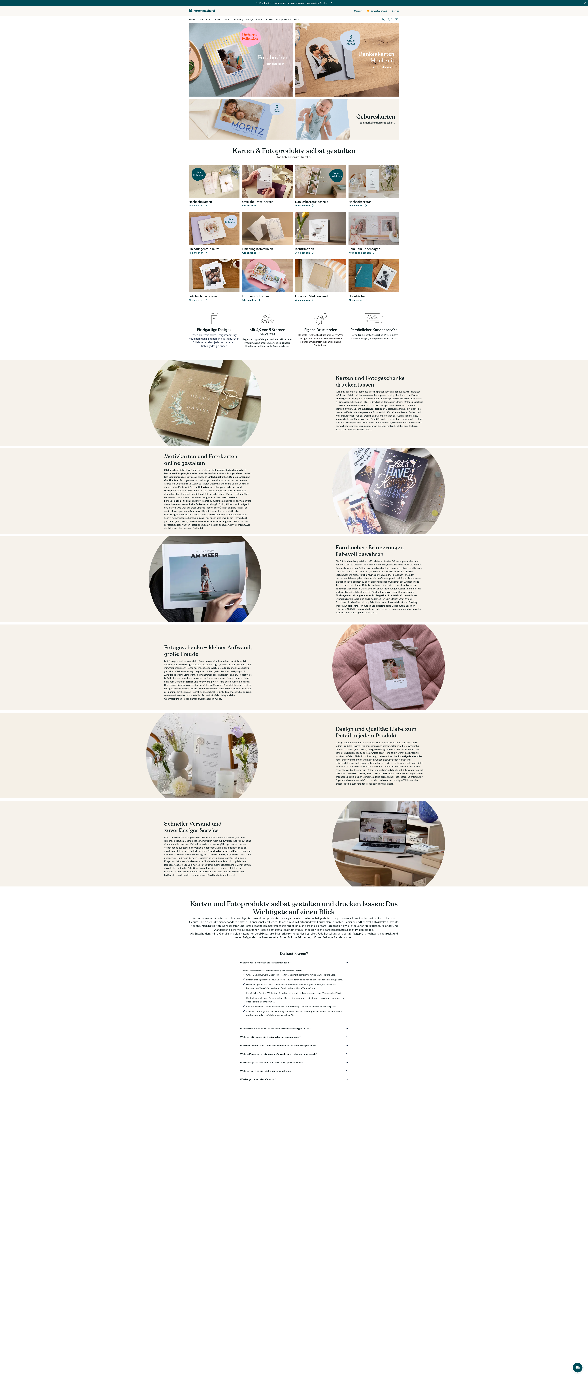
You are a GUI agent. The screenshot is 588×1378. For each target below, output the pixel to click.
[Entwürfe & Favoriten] (390, 19)
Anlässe (269, 19)
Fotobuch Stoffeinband (311, 296)
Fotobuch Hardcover (203, 296)
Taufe (226, 19)
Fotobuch (205, 19)
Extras (297, 19)
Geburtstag (237, 19)
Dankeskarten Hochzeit (311, 202)
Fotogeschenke (254, 19)
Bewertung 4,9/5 (379, 10)
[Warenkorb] (396, 19)
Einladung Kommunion (257, 249)
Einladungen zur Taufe (204, 249)
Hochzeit (193, 19)
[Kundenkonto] (383, 19)
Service (395, 10)
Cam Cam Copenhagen (364, 249)
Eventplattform (283, 19)
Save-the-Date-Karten (257, 202)
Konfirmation (304, 249)
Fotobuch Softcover (256, 296)
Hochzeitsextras (360, 202)
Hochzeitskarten (200, 202)
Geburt (216, 19)
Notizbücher (357, 296)
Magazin (358, 10)
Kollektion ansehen (360, 252)
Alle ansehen (196, 205)
